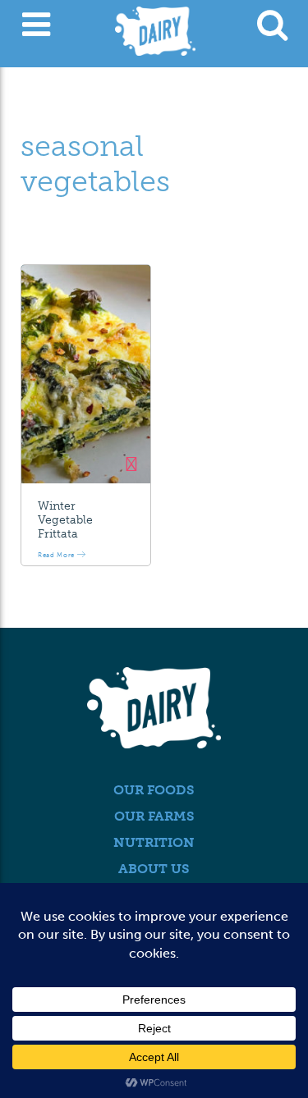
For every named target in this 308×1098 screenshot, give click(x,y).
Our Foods (154, 790)
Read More (57, 555)
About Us (154, 868)
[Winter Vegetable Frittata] (85, 374)
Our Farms (154, 816)
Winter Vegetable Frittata (65, 520)
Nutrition (154, 842)
